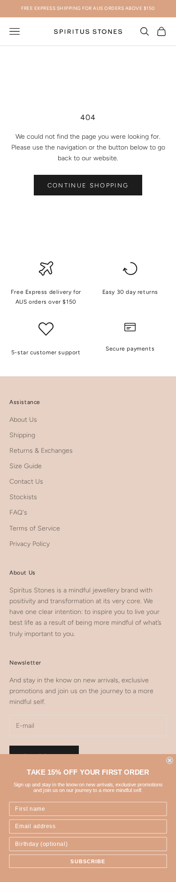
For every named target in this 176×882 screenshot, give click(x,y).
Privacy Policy (29, 544)
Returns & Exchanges (41, 451)
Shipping (22, 435)
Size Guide (25, 466)
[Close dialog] (169, 760)
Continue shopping (88, 185)
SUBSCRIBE (87, 861)
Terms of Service (34, 528)
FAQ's (18, 512)
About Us (23, 420)
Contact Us (26, 482)
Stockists (23, 497)
